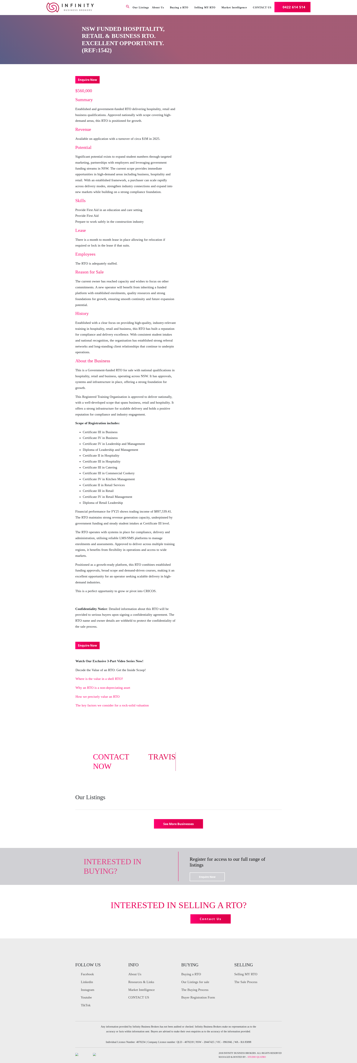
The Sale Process (245, 982)
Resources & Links (141, 982)
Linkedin (86, 982)
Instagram (87, 990)
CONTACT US (262, 7)
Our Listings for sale (195, 982)
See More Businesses (178, 824)
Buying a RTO (179, 7)
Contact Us (210, 919)
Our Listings (141, 7)
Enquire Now (87, 80)
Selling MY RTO (205, 7)
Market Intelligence (234, 7)
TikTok (85, 1005)
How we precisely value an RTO (97, 696)
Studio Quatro (257, 1057)
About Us (158, 7)
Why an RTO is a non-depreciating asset (102, 688)
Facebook (87, 974)
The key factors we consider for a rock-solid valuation (112, 705)
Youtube (86, 997)
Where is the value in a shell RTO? (99, 679)
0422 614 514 (294, 7)
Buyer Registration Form (198, 997)
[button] (128, 7)
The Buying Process (194, 990)
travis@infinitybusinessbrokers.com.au (232, 767)
